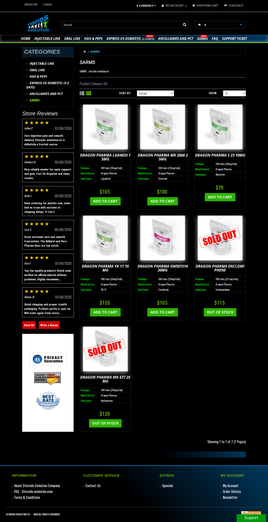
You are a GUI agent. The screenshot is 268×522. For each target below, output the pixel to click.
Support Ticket (234, 38)
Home (25, 38)
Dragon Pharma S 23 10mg (220, 155)
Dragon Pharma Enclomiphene (220, 268)
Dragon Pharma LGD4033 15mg (105, 157)
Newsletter (230, 497)
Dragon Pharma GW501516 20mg (163, 268)
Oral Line (72, 38)
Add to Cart (105, 201)
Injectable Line (47, 38)
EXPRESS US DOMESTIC (130, 38)
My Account (230, 485)
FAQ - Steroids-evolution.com (33, 491)
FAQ (215, 38)
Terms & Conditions (27, 497)
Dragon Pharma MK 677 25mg (105, 379)
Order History (232, 491)
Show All (29, 325)
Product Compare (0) (93, 83)
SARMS (202, 38)
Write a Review (49, 325)
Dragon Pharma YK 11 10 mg (105, 268)
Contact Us (92, 485)
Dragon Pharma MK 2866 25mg (163, 157)
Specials (167, 485)
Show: (213, 93)
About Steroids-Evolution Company (37, 485)
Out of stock (220, 312)
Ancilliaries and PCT (175, 38)
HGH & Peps (93, 38)
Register (31, 4)
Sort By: (125, 93)
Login (47, 4)
